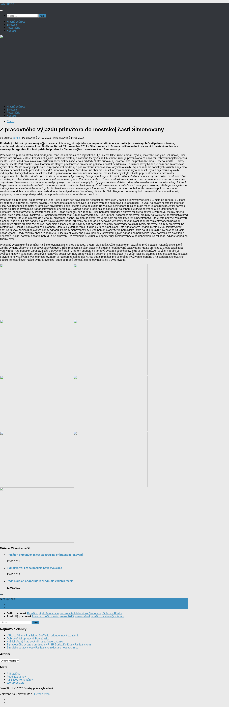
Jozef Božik (7, 4)
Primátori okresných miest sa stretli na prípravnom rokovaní (45, 554)
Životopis (12, 24)
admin (16, 137)
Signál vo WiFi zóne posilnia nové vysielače (34, 568)
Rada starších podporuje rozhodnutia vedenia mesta (40, 581)
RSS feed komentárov (20, 679)
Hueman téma (41, 694)
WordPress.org (15, 682)
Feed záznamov (16, 676)
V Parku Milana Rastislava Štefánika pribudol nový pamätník (42, 635)
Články (11, 121)
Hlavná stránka (16, 21)
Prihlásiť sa (13, 673)
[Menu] (1, 10)
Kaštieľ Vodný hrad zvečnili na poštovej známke (35, 641)
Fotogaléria (13, 27)
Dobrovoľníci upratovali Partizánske (28, 638)
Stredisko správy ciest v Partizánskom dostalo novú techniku (42, 647)
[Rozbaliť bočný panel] (1, 594)
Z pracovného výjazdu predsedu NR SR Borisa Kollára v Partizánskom (49, 644)
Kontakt (11, 30)
